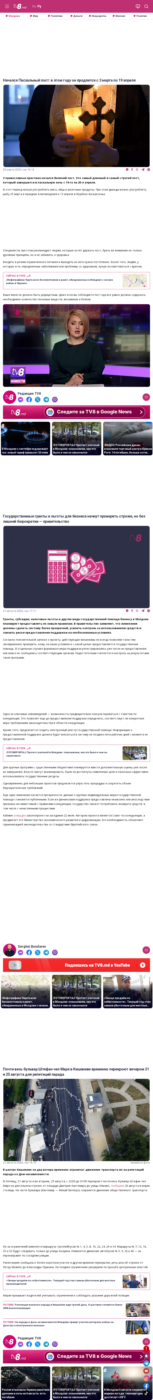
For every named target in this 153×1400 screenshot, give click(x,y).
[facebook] (132, 169)
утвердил (20, 815)
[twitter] (137, 169)
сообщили (118, 1185)
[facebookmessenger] (127, 169)
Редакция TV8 (29, 393)
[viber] (148, 169)
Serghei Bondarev (32, 946)
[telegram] (142, 169)
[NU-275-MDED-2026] (76, 885)
